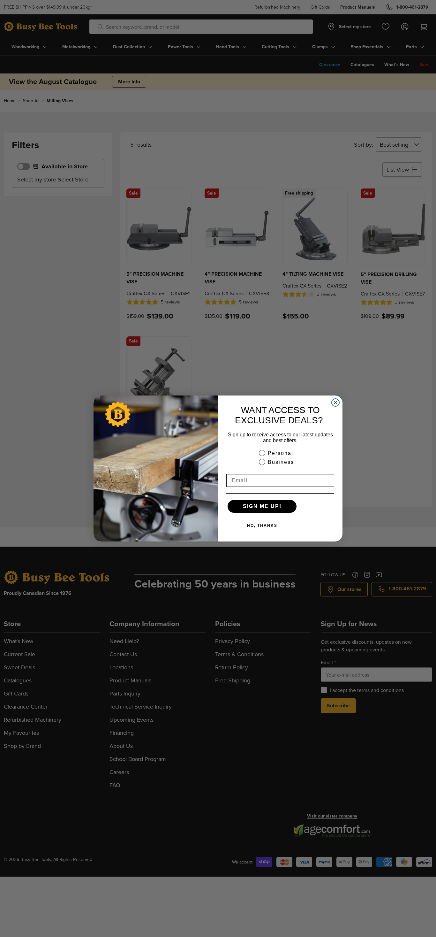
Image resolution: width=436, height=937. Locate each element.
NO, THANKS (262, 525)
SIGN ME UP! (262, 506)
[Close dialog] (335, 402)
